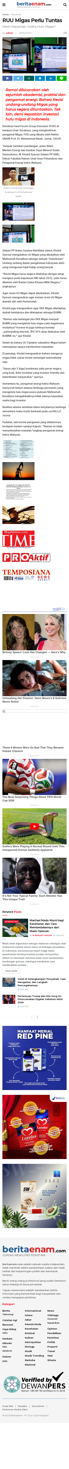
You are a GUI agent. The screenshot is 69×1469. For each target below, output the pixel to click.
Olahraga (52, 1315)
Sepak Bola (53, 1323)
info (4, 1361)
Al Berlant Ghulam (42, 935)
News (50, 1310)
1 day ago (59, 935)
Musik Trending (34, 1355)
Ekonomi (7, 1324)
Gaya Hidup (9, 1329)
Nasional (30, 1364)
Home (5, 14)
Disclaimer (38, 1406)
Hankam (7, 1338)
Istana (28, 1315)
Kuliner (29, 1337)
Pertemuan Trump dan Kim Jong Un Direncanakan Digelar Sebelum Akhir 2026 (40, 999)
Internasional (33, 1310)
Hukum (6, 1356)
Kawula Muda (33, 1324)
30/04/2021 (25, 33)
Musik (28, 1351)
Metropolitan (33, 1342)
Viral (49, 1355)
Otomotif (52, 1319)
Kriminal (30, 1333)
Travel (51, 1351)
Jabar (28, 1319)
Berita (6, 1310)
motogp (29, 1346)
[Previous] (31, 1017)
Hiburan (7, 1343)
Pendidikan (54, 1333)
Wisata (51, 1360)
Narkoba (30, 1360)
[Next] (37, 1017)
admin (9, 33)
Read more (11, 971)
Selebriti (7, 1351)
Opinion (52, 1328)
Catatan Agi (9, 1320)
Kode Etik (7, 1406)
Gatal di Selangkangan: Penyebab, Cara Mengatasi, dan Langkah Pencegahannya (42, 982)
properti (52, 1346)
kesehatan (11, 921)
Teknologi (7, 1314)
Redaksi (22, 1406)
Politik (51, 1342)
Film (4, 1347)
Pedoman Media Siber (15, 1409)
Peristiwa (16, 14)
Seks (5, 1333)
